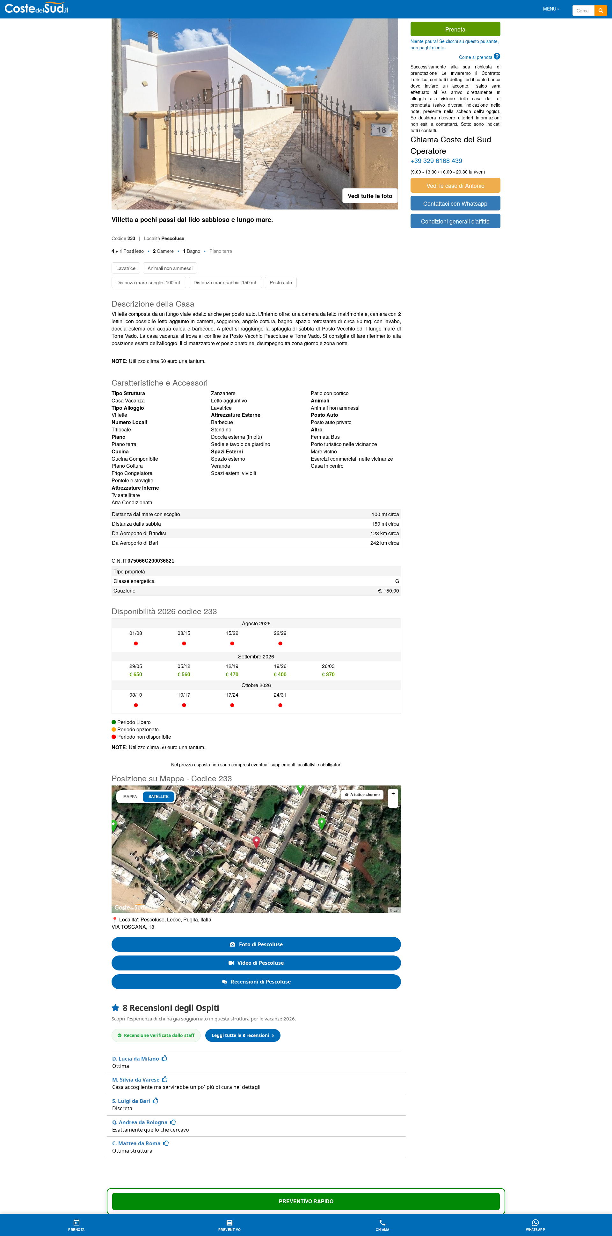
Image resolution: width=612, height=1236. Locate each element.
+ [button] (393, 793)
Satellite (159, 796)
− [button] (393, 802)
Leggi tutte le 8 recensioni (241, 1035)
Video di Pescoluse (260, 962)
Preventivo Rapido (306, 1201)
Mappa (130, 796)
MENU (549, 8)
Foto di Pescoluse (260, 944)
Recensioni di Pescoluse (260, 981)
